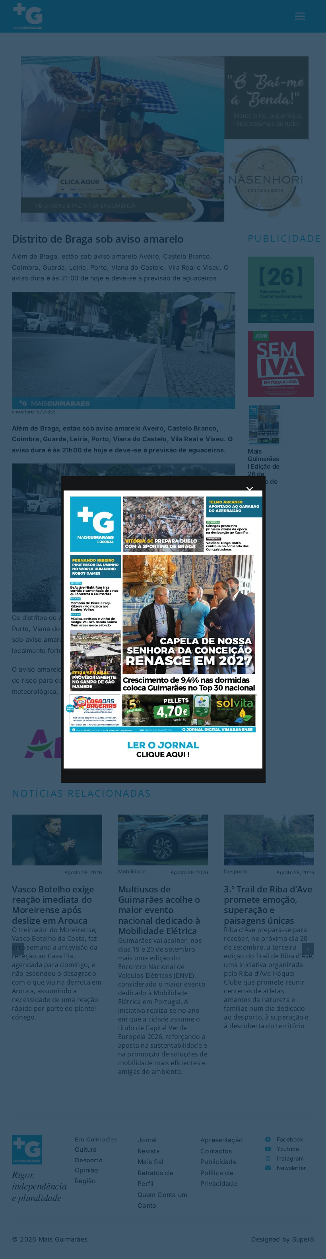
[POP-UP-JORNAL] (163, 494)
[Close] (250, 490)
